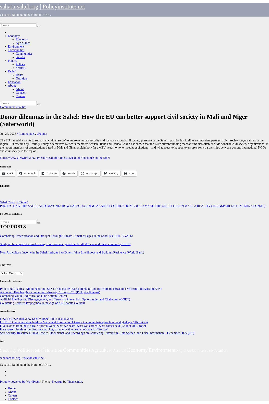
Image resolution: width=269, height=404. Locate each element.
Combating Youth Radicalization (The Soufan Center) (33, 295)
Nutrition (21, 78)
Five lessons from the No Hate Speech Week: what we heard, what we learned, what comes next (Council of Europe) (73, 325)
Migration (183, 350)
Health (207, 351)
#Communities (26, 133)
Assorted (119, 350)
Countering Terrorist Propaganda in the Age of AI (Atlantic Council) (42, 303)
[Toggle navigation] (1, 22)
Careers (20, 96)
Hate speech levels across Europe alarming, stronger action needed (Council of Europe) (54, 329)
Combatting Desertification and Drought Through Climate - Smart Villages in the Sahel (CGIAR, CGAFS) (66, 236)
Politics (12, 60)
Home (12, 388)
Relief (11, 71)
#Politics (42, 133)
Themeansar (74, 381)
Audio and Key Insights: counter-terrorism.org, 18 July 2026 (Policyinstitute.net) (50, 292)
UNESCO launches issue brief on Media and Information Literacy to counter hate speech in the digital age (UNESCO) (74, 322)
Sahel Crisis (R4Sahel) (14, 202)
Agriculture (23, 43)
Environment (16, 46)
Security (21, 67)
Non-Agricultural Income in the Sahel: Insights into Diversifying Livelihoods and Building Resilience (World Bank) (72, 252)
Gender (20, 57)
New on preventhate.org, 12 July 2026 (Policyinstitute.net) (36, 318)
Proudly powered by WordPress (20, 381)
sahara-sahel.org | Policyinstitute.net (42, 6)
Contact (20, 92)
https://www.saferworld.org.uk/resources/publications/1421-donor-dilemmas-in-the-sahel (55, 157)
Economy (14, 35)
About (12, 85)
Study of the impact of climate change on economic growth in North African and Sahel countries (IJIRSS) (65, 244)
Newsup (57, 381)
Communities (16, 50)
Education (14, 82)
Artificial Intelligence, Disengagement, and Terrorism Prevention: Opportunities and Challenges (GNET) (65, 299)
